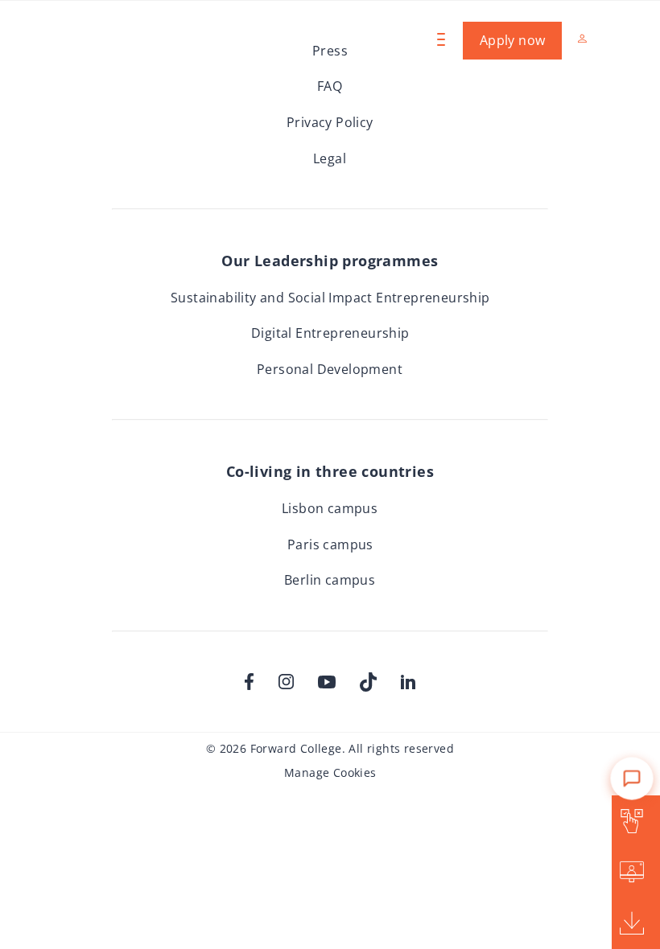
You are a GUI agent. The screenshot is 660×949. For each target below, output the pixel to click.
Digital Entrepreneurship (330, 333)
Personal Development (329, 369)
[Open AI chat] (631, 762)
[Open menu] (439, 39)
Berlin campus (329, 580)
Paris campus (330, 544)
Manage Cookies (330, 772)
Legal (329, 158)
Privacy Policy (330, 122)
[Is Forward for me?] (632, 821)
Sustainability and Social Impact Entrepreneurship (330, 297)
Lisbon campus (329, 508)
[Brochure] (632, 923)
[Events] (632, 872)
